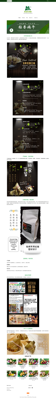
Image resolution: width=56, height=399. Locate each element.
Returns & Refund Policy (10, 387)
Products (23, 17)
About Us (30, 17)
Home (20, 17)
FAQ (27, 17)
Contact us (35, 17)
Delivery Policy (9, 390)
